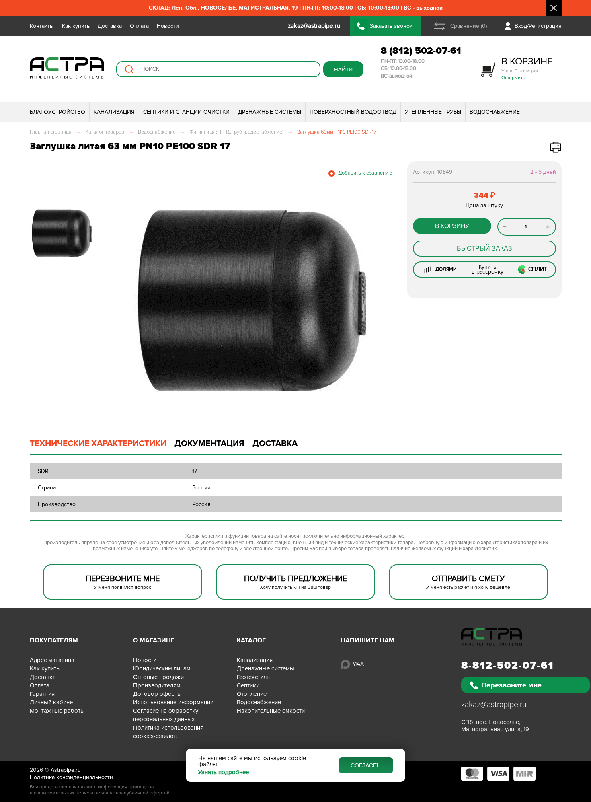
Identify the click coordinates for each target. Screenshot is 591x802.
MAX (358, 663)
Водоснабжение (259, 702)
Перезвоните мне (511, 685)
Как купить (76, 26)
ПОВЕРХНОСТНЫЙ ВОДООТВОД (353, 112)
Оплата (139, 26)
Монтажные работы (57, 710)
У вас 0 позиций (527, 68)
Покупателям (54, 640)
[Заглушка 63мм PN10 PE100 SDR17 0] (251, 300)
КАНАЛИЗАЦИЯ (114, 112)
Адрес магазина (52, 660)
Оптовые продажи (158, 677)
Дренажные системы (265, 668)
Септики (248, 685)
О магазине (153, 640)
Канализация (255, 660)
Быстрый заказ (484, 248)
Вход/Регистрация (538, 26)
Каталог (251, 640)
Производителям (157, 685)
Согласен (366, 765)
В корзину (452, 226)
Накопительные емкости (271, 710)
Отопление (252, 693)
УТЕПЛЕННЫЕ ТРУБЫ (433, 112)
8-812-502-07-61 (507, 665)
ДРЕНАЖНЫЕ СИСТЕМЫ (269, 112)
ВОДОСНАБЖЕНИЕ (495, 112)
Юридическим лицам (162, 668)
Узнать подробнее (223, 772)
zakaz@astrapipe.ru (494, 704)
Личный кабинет (52, 702)
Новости (168, 26)
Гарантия (42, 693)
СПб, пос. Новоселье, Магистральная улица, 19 (495, 725)
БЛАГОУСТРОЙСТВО (57, 112)
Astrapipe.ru (66, 770)
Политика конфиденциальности (71, 777)
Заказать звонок (391, 26)
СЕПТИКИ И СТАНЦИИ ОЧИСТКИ (186, 112)
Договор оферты (157, 693)
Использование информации (173, 702)
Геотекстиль (253, 677)
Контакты (42, 26)
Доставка (110, 26)
